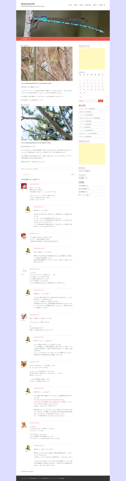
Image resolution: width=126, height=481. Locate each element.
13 (95, 83)
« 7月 (80, 97)
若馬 (73, 174)
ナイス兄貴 (23, 239)
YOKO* (22, 367)
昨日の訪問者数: (83, 188)
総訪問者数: (82, 191)
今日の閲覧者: (83, 185)
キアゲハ (82, 127)
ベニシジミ (82, 124)
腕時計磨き (82, 112)
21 (99, 86)
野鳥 (36, 168)
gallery (95, 5)
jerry (22, 428)
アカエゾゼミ (83, 130)
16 (80, 86)
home (70, 5)
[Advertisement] (92, 59)
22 (102, 86)
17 (84, 86)
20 (95, 86)
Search (100, 101)
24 (84, 89)
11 (87, 83)
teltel (22, 189)
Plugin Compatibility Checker (87, 118)
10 (84, 83)
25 (87, 89)
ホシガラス (25, 174)
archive (101, 5)
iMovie (22, 274)
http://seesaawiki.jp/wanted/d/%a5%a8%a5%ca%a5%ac (49, 399)
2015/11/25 (30, 168)
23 (80, 89)
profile (75, 5)
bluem (24, 168)
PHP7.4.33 (82, 136)
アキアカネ (82, 121)
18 (87, 86)
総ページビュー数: (84, 195)
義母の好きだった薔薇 (85, 133)
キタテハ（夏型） (84, 108)
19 (91, 86)
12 (91, 83)
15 (102, 83)
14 (99, 83)
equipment (88, 5)
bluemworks (28, 3)
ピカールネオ (83, 115)
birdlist (81, 5)
